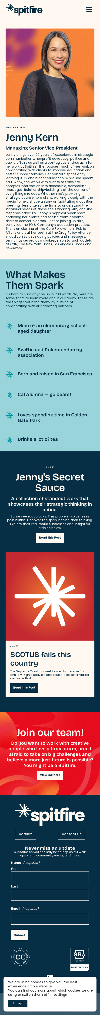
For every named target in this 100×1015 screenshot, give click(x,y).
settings (60, 995)
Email (25, 909)
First (14, 869)
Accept (18, 1003)
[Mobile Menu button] (89, 9)
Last (14, 887)
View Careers (50, 775)
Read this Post (50, 538)
